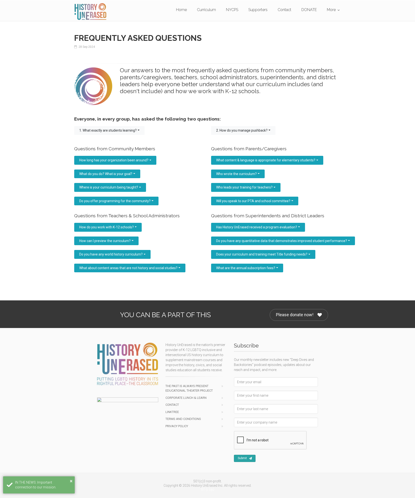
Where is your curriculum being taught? (108, 187)
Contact (284, 9)
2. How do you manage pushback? (242, 130)
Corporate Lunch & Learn (186, 398)
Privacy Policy (176, 426)
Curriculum (206, 9)
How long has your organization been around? (113, 160)
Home (181, 9)
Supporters (258, 9)
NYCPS (232, 9)
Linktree (172, 412)
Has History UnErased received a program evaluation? (256, 227)
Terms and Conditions (183, 419)
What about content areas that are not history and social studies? (128, 268)
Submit (242, 458)
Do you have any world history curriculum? (111, 254)
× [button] (71, 481)
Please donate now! (294, 314)
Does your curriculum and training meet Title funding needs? (261, 254)
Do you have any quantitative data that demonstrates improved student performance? (281, 241)
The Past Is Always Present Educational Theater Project (189, 388)
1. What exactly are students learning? (108, 130)
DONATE (309, 9)
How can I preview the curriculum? (105, 241)
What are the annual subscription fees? (245, 268)
